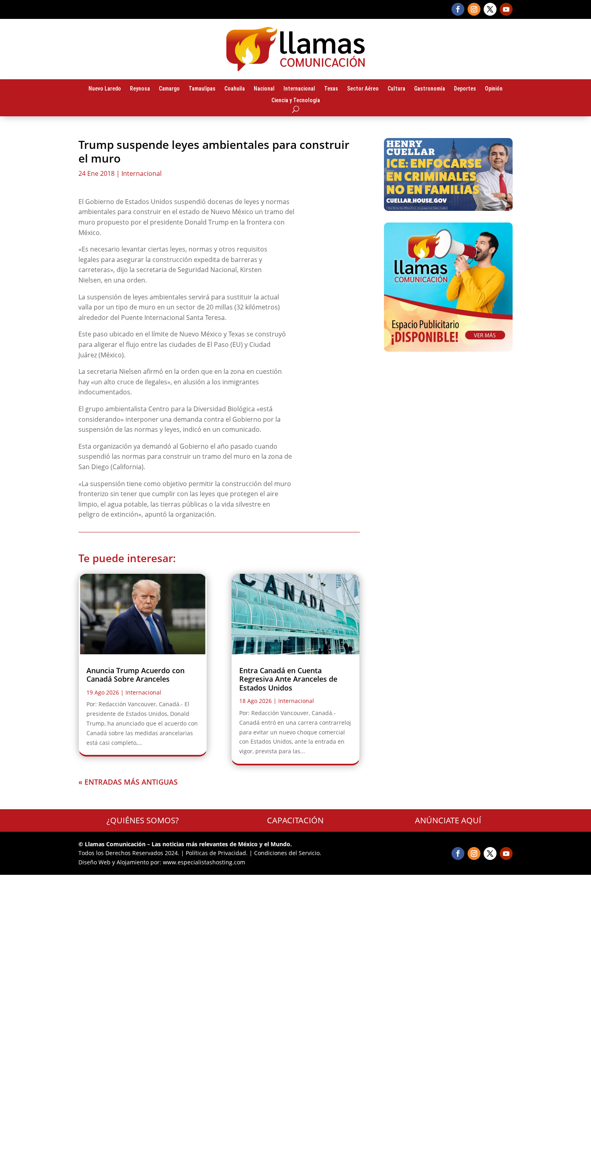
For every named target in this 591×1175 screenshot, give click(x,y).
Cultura (396, 89)
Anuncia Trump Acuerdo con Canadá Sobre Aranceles (135, 675)
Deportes (465, 89)
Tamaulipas (202, 89)
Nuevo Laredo (104, 89)
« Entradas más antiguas (128, 782)
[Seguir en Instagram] (474, 9)
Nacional (264, 89)
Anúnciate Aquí (448, 820)
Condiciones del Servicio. (287, 853)
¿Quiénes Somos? (143, 820)
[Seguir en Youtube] (506, 9)
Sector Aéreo (363, 89)
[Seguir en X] (490, 9)
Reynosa (140, 89)
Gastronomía (429, 89)
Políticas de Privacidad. (217, 853)
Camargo (169, 89)
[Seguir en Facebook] (457, 9)
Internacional (299, 89)
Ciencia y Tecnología (295, 100)
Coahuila (234, 89)
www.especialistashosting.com (204, 862)
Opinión (494, 89)
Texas (331, 89)
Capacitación (295, 820)
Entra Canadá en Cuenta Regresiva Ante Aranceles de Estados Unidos (288, 679)
